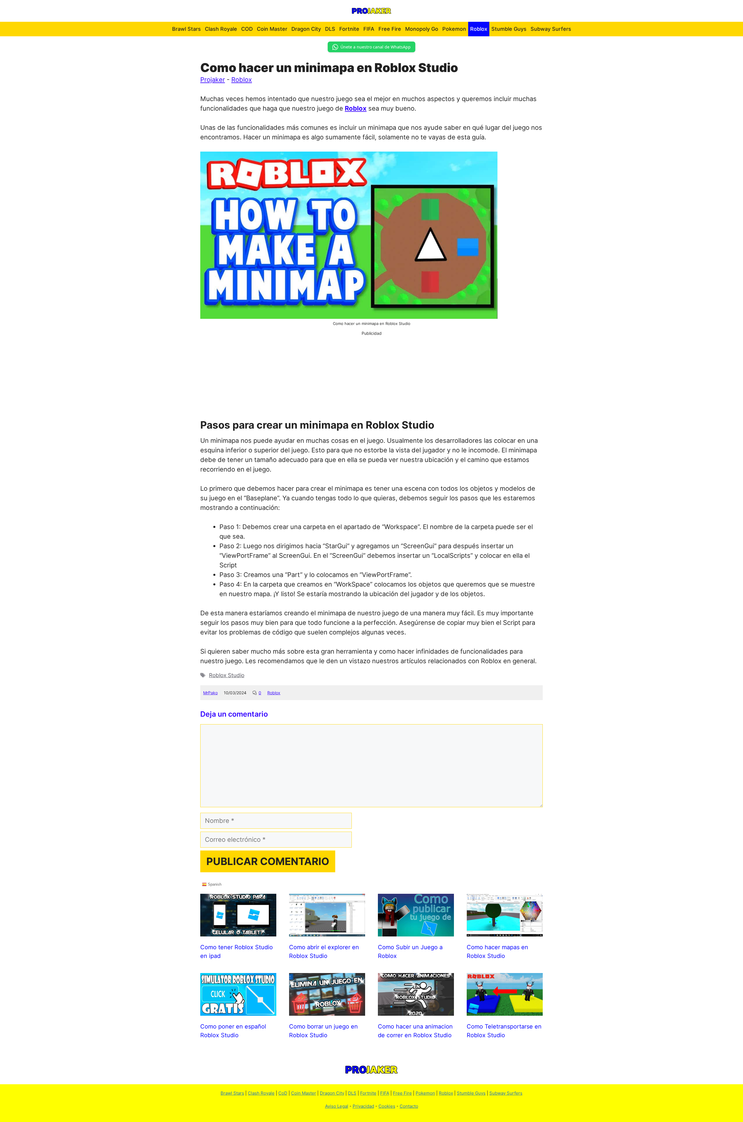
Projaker (212, 79)
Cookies (386, 1106)
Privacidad (363, 1106)
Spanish (214, 884)
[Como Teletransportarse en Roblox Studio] (505, 1011)
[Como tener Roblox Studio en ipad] (238, 931)
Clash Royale (221, 29)
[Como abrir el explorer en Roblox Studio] (327, 931)
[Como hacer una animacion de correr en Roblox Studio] (416, 1011)
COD (247, 29)
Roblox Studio (226, 675)
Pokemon (454, 29)
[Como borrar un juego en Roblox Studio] (327, 1011)
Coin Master (272, 29)
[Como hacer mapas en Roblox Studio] (505, 931)
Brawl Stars (186, 29)
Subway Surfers (551, 29)
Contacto (409, 1106)
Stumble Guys (508, 29)
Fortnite (349, 29)
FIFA (368, 29)
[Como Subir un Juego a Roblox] (416, 931)
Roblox (478, 29)
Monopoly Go (421, 29)
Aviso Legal (336, 1106)
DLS (330, 29)
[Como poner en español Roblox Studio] (238, 1011)
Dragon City (306, 29)
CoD (282, 1093)
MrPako (210, 692)
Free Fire (389, 29)
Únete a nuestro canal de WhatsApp (375, 47)
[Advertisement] (371, 377)
